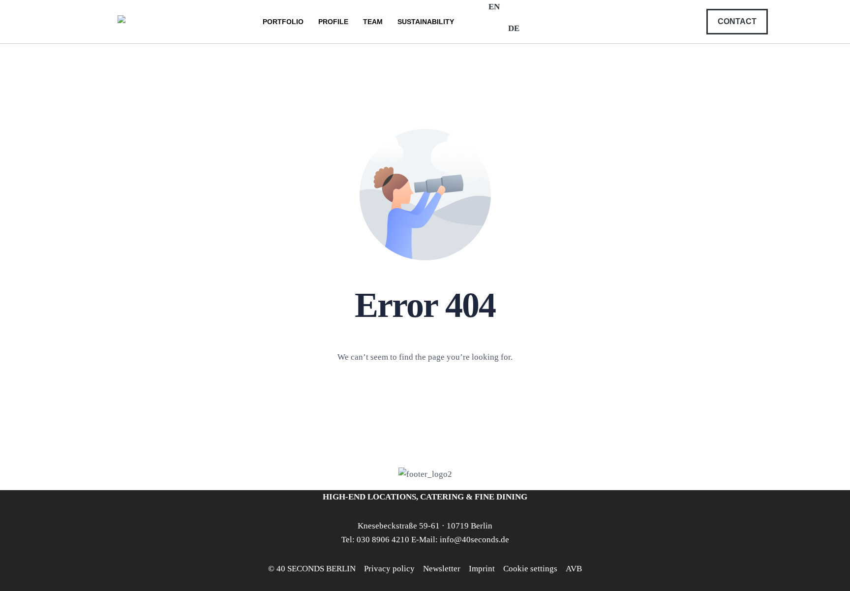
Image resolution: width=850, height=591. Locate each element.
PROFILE (333, 22)
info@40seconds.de (474, 539)
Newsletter (441, 568)
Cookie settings (530, 568)
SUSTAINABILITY (425, 22)
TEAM (373, 22)
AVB (574, 568)
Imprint (482, 568)
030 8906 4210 (383, 539)
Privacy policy (389, 568)
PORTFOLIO (283, 22)
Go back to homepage (425, 398)
